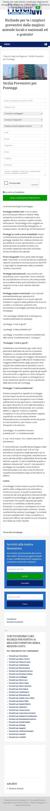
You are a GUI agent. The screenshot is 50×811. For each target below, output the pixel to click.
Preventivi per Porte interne (18, 689)
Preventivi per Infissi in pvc (18, 680)
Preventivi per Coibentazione (19, 665)
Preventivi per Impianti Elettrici (20, 704)
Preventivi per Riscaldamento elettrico (22, 719)
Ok (38, 8)
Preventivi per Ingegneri (17, 728)
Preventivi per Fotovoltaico (18, 656)
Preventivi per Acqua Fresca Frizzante (22, 713)
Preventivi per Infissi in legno (19, 683)
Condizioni (19, 192)
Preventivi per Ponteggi (17, 725)
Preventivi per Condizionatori (19, 692)
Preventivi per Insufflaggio (18, 677)
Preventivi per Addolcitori (18, 707)
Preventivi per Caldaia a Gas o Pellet (21, 698)
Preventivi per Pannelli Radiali (19, 722)
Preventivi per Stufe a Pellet (19, 701)
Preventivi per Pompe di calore (19, 662)
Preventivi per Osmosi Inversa (19, 710)
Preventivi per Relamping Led (19, 695)
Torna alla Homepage (12, 532)
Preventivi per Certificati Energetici (21, 731)
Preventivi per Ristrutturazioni (19, 668)
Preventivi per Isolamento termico (21, 671)
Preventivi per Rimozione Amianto (20, 674)
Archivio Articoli (16, 788)
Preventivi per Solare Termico (19, 659)
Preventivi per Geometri (17, 734)
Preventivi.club (10, 800)
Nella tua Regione (38, 803)
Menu (7, 44)
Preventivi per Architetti (17, 737)
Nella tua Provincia (22, 805)
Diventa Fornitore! (15, 622)
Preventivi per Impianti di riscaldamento (23, 716)
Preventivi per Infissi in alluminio (20, 686)
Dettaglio (28, 7)
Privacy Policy (23, 803)
